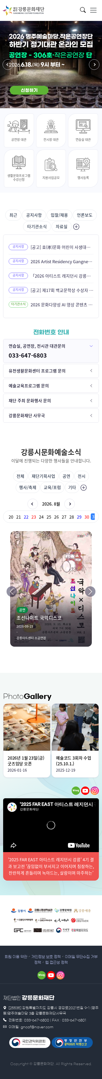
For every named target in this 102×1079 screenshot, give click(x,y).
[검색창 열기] (84, 11)
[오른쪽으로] (90, 591)
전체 (20, 476)
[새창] (76, 791)
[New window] (18, 910)
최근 (13, 215)
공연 (66, 476)
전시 (82, 476)
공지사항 (34, 215)
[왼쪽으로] (12, 591)
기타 (72, 487)
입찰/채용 (59, 215)
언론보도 (85, 215)
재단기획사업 (43, 476)
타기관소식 (37, 226)
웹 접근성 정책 (56, 963)
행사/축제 (27, 487)
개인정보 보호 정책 (46, 957)
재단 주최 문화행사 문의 (30, 400)
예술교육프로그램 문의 (29, 385)
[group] (51, 517)
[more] (75, 226)
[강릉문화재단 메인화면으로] (23, 10)
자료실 (61, 226)
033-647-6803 (28, 355)
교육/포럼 (52, 487)
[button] (8, 64)
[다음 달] (69, 504)
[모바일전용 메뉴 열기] (93, 10)
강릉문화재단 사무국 (27, 415)
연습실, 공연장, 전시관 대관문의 (37, 346)
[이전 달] (32, 504)
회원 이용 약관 (16, 957)
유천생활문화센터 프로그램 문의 (37, 371)
